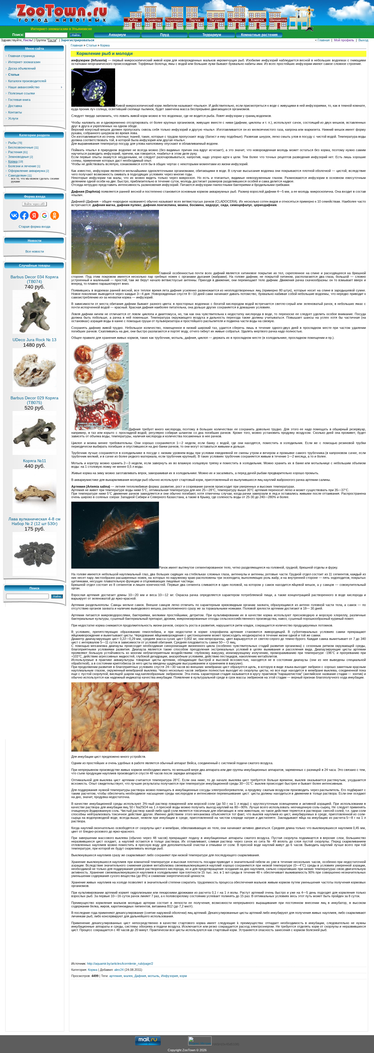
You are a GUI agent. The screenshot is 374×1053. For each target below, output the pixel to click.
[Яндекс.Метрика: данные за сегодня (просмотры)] (200, 1040)
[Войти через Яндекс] (34, 215)
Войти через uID (34, 204)
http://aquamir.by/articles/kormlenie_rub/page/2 (120, 963)
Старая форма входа (34, 226)
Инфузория (169, 976)
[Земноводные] (174, 30)
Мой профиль (344, 40)
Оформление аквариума (26, 170)
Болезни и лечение (22, 166)
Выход (363, 40)
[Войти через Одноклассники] (54, 215)
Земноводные (18, 156)
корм (183, 976)
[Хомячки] (257, 30)
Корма (13, 161)
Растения (15, 152)
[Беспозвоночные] (153, 30)
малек (128, 976)
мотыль (153, 976)
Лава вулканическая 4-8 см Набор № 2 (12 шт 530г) (34, 521)
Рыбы (12, 142)
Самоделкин (17, 175)
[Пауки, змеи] (195, 30)
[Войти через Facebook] (24, 215)
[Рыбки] (133, 30)
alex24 (119, 969)
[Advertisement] (218, 988)
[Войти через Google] (44, 215)
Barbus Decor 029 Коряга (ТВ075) (34, 400)
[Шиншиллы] (278, 30)
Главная (324, 40)
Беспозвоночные (20, 147)
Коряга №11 (34, 460)
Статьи (91, 45)
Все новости (34, 251)
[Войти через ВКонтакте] (14, 215)
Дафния (140, 976)
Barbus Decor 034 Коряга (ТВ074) (34, 279)
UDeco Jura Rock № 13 (34, 339)
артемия (115, 976)
